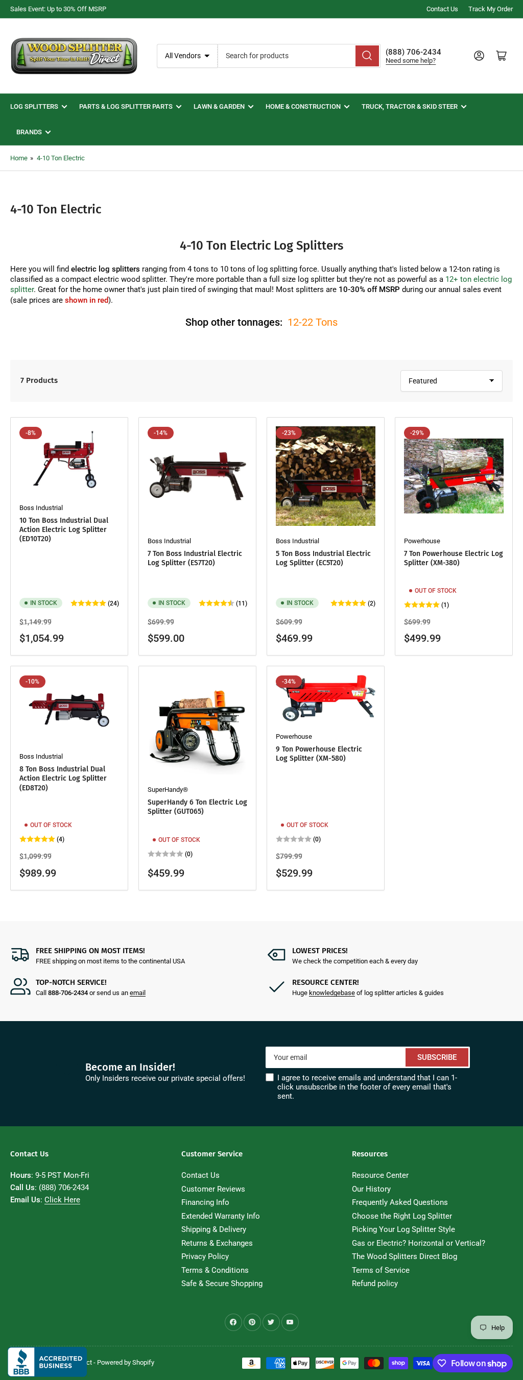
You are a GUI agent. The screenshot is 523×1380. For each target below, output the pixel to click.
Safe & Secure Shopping (222, 1283)
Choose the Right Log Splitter (402, 1216)
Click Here (62, 1199)
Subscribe (437, 1057)
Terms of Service (381, 1270)
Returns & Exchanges (217, 1243)
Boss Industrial (41, 508)
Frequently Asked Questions (400, 1202)
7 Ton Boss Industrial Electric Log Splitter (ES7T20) (195, 558)
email (138, 993)
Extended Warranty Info (220, 1216)
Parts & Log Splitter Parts (126, 106)
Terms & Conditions (215, 1270)
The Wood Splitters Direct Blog (404, 1256)
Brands (29, 132)
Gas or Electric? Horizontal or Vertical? (418, 1243)
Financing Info (205, 1202)
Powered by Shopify (125, 1362)
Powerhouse (422, 541)
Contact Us (442, 9)
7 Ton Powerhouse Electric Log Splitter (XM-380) (453, 558)
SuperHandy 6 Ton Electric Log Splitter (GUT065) (197, 807)
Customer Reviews (213, 1189)
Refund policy (375, 1283)
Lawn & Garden (219, 106)
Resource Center (380, 1175)
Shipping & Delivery (213, 1229)
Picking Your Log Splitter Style (403, 1229)
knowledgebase (332, 993)
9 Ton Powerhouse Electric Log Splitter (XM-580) (319, 754)
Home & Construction (303, 106)
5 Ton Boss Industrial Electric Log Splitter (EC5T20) (323, 558)
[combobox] (299, 56)
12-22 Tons (313, 322)
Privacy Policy (205, 1256)
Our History (371, 1189)
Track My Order (490, 9)
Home (19, 158)
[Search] (367, 56)
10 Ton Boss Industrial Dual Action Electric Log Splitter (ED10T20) (63, 529)
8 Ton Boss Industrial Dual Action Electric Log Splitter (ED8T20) (63, 778)
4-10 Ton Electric (61, 158)
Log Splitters (34, 106)
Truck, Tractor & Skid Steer (410, 106)
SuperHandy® (168, 789)
